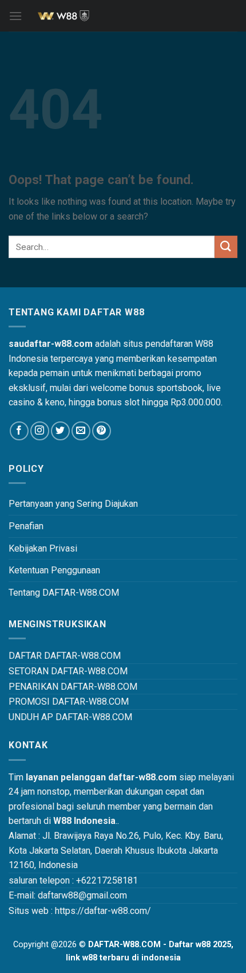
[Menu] (15, 16)
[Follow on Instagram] (39, 430)
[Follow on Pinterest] (101, 430)
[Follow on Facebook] (19, 430)
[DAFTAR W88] (123, 16)
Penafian (26, 526)
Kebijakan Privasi (43, 548)
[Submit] (226, 247)
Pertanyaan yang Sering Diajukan (73, 503)
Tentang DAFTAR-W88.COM (64, 592)
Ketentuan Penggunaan (54, 570)
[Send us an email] (81, 430)
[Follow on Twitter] (60, 430)
